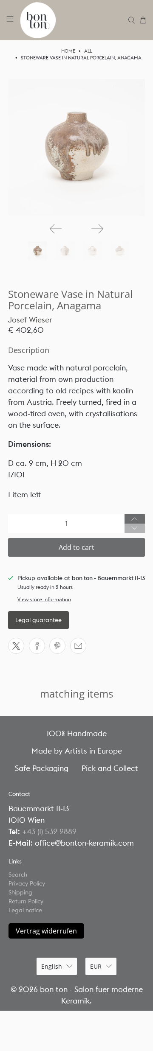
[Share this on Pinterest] (57, 646)
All (88, 51)
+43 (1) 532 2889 (49, 831)
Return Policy (25, 901)
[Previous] (55, 228)
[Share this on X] (16, 646)
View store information (44, 599)
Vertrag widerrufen (46, 931)
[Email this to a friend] (78, 646)
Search (17, 874)
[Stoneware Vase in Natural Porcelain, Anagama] (76, 147)
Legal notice (25, 910)
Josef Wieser (30, 320)
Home (68, 51)
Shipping (20, 892)
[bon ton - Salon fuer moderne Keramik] (71, 20)
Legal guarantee (38, 620)
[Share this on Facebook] (37, 646)
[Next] (97, 228)
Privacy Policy (26, 883)
